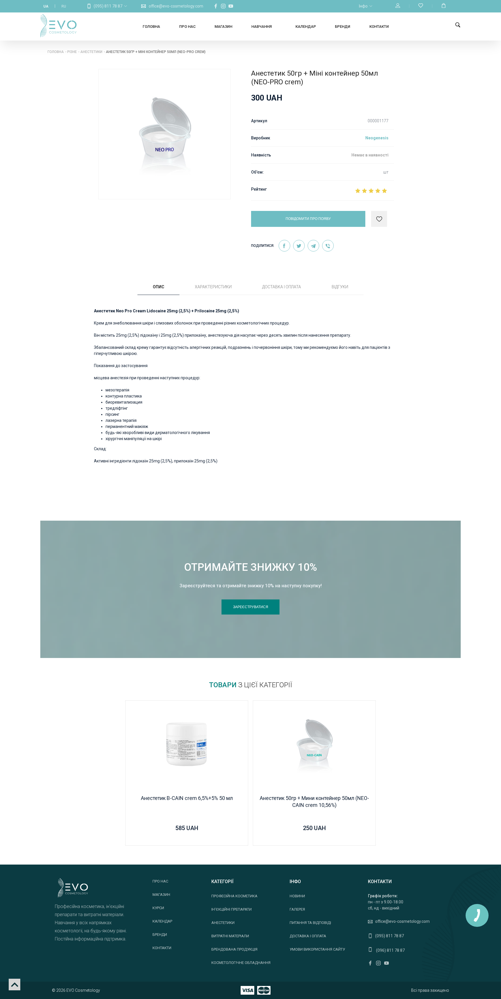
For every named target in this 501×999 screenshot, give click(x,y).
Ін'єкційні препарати (231, 909)
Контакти (379, 26)
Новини (297, 896)
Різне (72, 52)
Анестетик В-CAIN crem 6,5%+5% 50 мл (187, 798)
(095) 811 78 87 (108, 6)
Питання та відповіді (310, 922)
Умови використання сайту (317, 949)
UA (45, 6)
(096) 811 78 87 (390, 950)
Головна (151, 26)
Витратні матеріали (230, 936)
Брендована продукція (234, 949)
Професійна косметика (234, 896)
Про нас (187, 26)
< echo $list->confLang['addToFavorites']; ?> (379, 219)
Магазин (223, 26)
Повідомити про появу (308, 219)
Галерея (297, 909)
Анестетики (91, 52)
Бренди (342, 26)
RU (63, 6)
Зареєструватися (250, 607)
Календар (305, 26)
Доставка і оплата (308, 936)
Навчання (261, 26)
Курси (158, 908)
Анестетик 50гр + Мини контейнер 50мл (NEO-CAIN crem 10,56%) (314, 801)
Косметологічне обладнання (241, 962)
